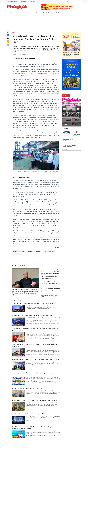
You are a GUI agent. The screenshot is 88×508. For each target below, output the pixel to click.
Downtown (74, 145)
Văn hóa (47, 13)
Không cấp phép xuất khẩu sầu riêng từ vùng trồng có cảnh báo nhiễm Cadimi (34, 400)
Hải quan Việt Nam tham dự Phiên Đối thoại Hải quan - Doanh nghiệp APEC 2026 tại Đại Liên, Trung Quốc (50, 271)
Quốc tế (25, 13)
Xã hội (42, 13)
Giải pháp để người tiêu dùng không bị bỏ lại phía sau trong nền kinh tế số (50, 290)
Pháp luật (37, 13)
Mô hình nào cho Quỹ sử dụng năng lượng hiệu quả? (27, 388)
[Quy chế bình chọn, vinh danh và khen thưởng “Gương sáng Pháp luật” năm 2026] (71, 45)
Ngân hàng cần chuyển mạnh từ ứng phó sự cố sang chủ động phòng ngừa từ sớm (35, 359)
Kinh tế (52, 13)
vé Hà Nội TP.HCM (66, 143)
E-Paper (65, 95)
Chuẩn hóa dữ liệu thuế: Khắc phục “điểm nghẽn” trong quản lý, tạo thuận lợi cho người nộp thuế (50, 283)
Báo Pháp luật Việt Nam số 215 (71, 123)
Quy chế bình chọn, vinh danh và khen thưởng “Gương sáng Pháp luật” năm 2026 (71, 54)
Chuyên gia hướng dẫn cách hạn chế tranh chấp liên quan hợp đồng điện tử (33, 303)
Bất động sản (59, 13)
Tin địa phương (72, 13)
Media (20, 13)
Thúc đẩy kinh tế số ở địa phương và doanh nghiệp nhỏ (28, 414)
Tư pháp (15, 13)
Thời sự (10, 13)
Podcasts (31, 13)
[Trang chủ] (6, 12)
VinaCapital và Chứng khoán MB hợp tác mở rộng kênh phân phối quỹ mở (33, 315)
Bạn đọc (66, 13)
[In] (8, 45)
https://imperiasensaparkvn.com (69, 140)
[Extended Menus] (78, 12)
